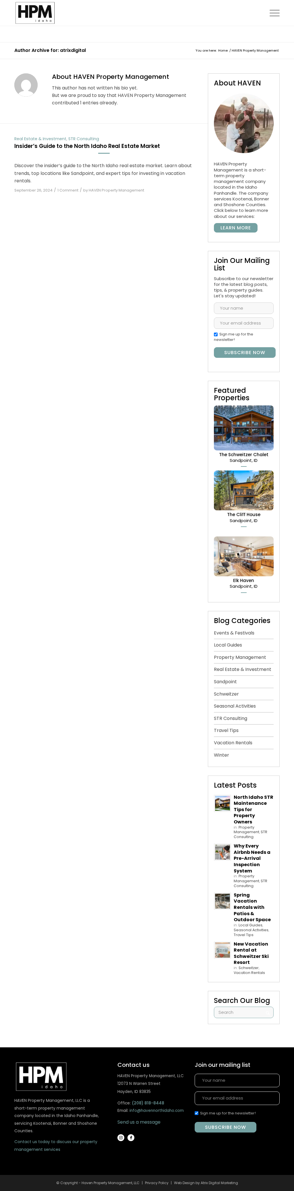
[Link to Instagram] (120, 1137)
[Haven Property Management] (39, 12)
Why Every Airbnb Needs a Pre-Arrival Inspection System (252, 858)
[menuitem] (272, 12)
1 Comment (67, 190)
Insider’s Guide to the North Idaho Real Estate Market (87, 146)
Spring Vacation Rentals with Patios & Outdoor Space (252, 907)
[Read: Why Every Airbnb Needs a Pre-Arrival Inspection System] (222, 852)
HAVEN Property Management (116, 190)
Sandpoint (225, 681)
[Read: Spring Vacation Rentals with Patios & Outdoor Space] (222, 901)
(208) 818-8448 (148, 1103)
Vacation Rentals (233, 742)
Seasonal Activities (235, 706)
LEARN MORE (235, 227)
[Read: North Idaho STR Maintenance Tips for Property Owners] (222, 803)
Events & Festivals (234, 633)
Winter (221, 755)
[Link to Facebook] (130, 1137)
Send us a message (138, 1122)
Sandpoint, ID (243, 457)
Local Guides (228, 645)
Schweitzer (226, 694)
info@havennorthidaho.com (156, 1110)
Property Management (240, 657)
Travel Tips (226, 730)
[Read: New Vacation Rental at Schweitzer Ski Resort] (222, 950)
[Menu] (272, 12)
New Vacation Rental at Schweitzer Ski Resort (251, 953)
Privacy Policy (157, 1182)
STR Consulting (83, 139)
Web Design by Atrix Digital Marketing (206, 1182)
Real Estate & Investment (40, 139)
